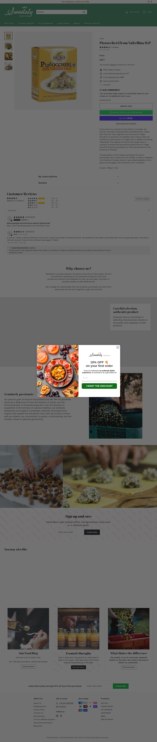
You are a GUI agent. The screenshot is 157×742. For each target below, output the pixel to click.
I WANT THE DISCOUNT (99, 386)
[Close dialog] (118, 347)
